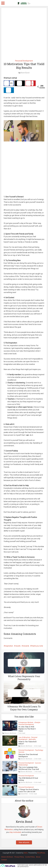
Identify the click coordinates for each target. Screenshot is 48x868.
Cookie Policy (30, 857)
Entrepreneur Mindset (25, 722)
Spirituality (32, 739)
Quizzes (21, 752)
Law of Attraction (24, 737)
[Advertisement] (24, 33)
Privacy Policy (19, 857)
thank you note (37, 646)
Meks (26, 853)
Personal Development (24, 61)
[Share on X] (20, 83)
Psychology (39, 750)
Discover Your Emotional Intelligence (28, 755)
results (18, 646)
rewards (26, 646)
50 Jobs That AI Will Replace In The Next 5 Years (27, 729)
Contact (4, 860)
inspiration (9, 646)
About (38, 857)
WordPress (41, 853)
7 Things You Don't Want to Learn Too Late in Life (28, 790)
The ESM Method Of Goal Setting (28, 779)
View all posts (24, 842)
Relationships (23, 765)
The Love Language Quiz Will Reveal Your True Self (28, 768)
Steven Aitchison (10, 733)
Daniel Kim (24, 794)
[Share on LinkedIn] (9, 90)
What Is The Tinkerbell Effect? (27, 742)
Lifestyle (37, 722)
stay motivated (15, 832)
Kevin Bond (25, 73)
